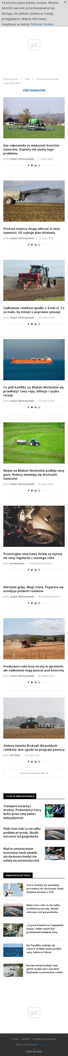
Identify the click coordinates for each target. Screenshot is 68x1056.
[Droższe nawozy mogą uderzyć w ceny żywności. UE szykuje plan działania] (34, 201)
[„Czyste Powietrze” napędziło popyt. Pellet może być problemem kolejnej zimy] (13, 930)
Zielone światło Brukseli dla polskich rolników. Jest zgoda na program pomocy (34, 748)
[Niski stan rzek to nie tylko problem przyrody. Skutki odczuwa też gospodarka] (55, 833)
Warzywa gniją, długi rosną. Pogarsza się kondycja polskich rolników (33, 589)
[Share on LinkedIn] (36, 165)
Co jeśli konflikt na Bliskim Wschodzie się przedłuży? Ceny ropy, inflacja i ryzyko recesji (33, 391)
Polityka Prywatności (44, 1039)
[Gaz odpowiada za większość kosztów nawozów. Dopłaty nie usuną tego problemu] (34, 117)
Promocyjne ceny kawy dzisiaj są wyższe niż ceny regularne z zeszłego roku (32, 556)
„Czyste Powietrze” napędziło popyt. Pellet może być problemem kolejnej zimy (45, 928)
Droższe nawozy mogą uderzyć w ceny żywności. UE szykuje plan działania (31, 231)
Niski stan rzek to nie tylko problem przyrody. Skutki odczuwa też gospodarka (22, 832)
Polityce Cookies (42, 24)
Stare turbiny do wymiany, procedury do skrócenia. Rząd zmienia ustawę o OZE (44, 888)
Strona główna (10, 78)
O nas (15, 1039)
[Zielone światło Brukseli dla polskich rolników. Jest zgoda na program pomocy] (34, 718)
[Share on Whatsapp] (39, 165)
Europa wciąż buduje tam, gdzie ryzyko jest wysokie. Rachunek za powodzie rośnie (44, 969)
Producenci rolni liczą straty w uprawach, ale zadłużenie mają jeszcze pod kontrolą (33, 668)
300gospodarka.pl (45, 1044)
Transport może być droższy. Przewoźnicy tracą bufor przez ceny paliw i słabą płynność (22, 812)
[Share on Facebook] (28, 165)
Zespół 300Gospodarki (22, 158)
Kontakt (25, 1039)
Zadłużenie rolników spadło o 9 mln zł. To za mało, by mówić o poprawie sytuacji (33, 310)
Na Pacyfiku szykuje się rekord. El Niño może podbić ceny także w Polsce (43, 949)
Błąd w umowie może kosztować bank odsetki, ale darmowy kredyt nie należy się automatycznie (21, 854)
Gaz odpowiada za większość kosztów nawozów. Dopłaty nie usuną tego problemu (31, 149)
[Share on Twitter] (32, 165)
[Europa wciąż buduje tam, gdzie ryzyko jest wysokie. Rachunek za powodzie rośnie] (13, 970)
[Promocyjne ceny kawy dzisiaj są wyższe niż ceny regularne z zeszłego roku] (34, 526)
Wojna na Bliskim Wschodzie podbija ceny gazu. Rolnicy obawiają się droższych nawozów (33, 474)
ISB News (15, 755)
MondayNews (17, 563)
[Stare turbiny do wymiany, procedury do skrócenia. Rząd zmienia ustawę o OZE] (13, 890)
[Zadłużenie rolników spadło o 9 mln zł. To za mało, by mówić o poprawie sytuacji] (34, 280)
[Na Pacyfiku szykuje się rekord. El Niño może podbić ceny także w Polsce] (13, 950)
